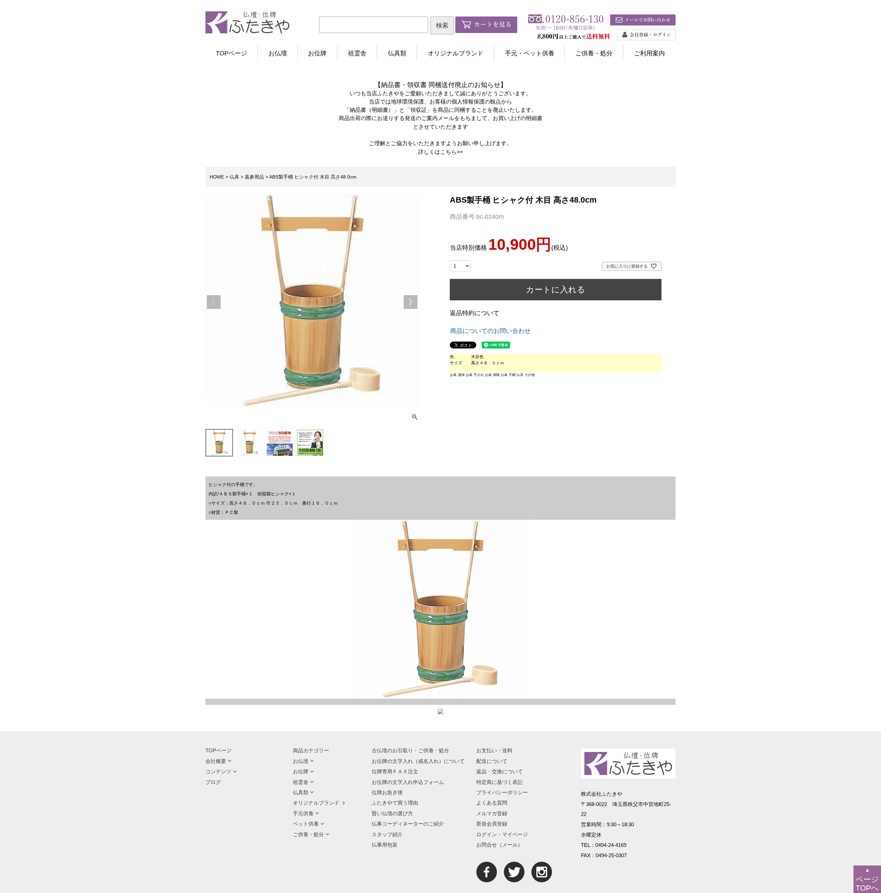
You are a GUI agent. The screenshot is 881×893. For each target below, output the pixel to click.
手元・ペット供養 (529, 53)
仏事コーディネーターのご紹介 (408, 824)
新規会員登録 (491, 824)
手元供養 (303, 813)
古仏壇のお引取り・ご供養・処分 (410, 750)
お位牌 (317, 53)
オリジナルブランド (456, 53)
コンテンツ (218, 771)
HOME (217, 177)
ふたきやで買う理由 (395, 803)
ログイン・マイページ (502, 834)
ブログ (213, 782)
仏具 (234, 177)
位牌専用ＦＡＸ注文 (395, 771)
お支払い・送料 (494, 750)
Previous (214, 302)
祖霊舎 (357, 53)
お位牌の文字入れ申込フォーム (408, 782)
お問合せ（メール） (499, 845)
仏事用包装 (384, 845)
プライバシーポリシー (502, 792)
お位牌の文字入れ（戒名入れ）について (418, 761)
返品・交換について (499, 771)
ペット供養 (306, 824)
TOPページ (231, 53)
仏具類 (397, 53)
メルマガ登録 (491, 813)
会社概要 (215, 761)
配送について (491, 761)
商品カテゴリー (311, 750)
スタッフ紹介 (387, 834)
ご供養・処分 (594, 53)
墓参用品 (254, 177)
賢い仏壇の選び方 (392, 813)
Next (410, 302)
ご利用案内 (649, 53)
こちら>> (451, 152)
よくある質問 (491, 803)
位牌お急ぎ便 (387, 792)
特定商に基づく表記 (499, 782)
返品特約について (474, 313)
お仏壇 (277, 53)
